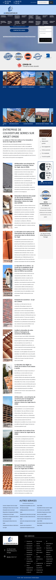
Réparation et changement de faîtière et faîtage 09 (38, 23)
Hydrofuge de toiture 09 (52, 22)
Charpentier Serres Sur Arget (9, 510)
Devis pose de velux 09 (45, 16)
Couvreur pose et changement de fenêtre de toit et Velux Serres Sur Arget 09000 (44, 519)
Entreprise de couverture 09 (3, 16)
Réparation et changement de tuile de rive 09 (45, 23)
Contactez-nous (19, 30)
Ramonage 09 (29, 545)
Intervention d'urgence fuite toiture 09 (31, 18)
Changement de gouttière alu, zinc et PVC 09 (17, 23)
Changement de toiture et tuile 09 (24, 22)
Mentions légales (35, 577)
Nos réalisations (19, 26)
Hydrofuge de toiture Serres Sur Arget (10, 507)
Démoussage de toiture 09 (31, 22)
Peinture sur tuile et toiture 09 (3, 22)
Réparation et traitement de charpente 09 (17, 17)
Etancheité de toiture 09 (24, 16)
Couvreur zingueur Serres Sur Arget (10, 505)
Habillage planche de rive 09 (10, 22)
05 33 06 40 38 (8, 2)
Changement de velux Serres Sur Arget (28, 514)
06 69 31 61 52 (18, 2)
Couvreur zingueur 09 (52, 16)
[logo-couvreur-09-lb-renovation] (10, 10)
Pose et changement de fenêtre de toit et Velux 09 (38, 18)
